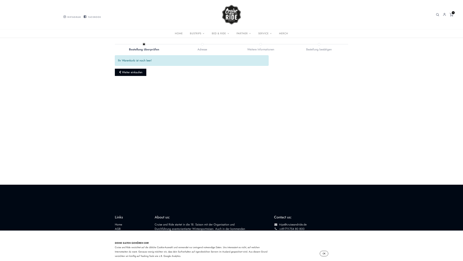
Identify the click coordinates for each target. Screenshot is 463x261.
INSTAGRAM (74, 17)
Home (118, 224)
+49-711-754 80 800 (292, 229)
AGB (118, 229)
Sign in (444, 14)
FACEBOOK (94, 17)
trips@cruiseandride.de (293, 224)
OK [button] (324, 253)
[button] (437, 14)
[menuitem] (178, 33)
